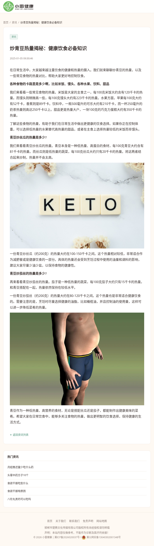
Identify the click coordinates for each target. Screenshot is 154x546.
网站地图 (101, 521)
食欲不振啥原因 (16, 491)
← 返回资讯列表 (19, 434)
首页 (5, 22)
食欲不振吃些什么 (17, 483)
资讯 (14, 22)
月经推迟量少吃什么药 (20, 467)
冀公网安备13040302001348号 (104, 537)
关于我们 (61, 521)
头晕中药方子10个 (17, 475)
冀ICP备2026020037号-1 (68, 537)
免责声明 (88, 521)
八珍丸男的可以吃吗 (19, 499)
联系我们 (74, 521)
